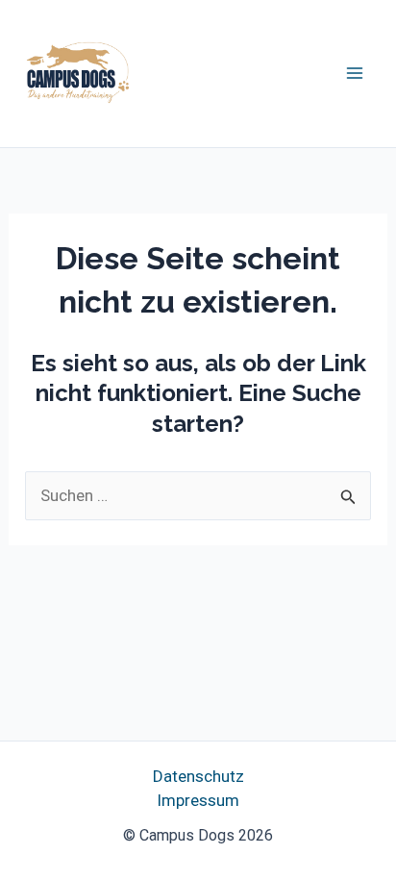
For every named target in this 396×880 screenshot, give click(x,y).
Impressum (198, 800)
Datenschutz (198, 776)
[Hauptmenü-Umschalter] (356, 74)
